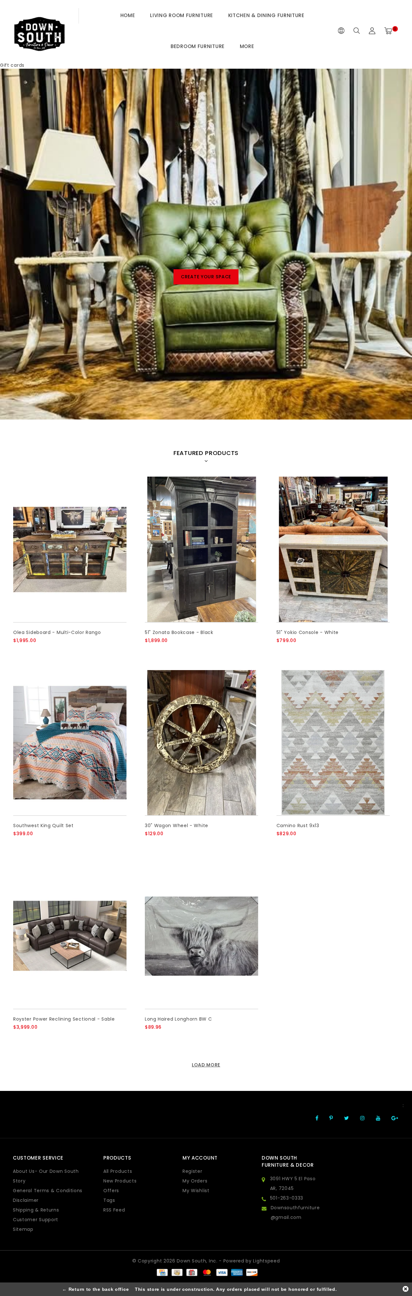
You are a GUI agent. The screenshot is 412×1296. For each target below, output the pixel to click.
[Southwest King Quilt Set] (69, 743)
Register (192, 1171)
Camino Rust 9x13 (297, 825)
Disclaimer (26, 1200)
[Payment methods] (161, 1272)
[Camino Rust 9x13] (333, 743)
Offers (111, 1190)
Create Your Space (206, 276)
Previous (21, 275)
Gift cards (12, 65)
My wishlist (196, 1190)
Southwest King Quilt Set (43, 825)
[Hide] (405, 1288)
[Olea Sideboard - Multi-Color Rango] (69, 549)
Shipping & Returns (36, 1210)
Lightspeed (266, 1261)
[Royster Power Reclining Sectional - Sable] (69, 936)
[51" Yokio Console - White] (333, 549)
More (247, 46)
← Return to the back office (95, 1289)
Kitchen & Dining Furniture (266, 15)
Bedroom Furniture (198, 46)
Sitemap (23, 1229)
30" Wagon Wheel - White (176, 825)
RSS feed (114, 1210)
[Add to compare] (49, 651)
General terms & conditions (47, 1190)
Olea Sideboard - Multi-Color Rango (57, 632)
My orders (195, 1181)
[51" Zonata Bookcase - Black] (201, 549)
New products (119, 1181)
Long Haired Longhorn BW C (178, 1019)
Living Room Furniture (181, 15)
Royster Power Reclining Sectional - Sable (64, 1019)
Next (390, 275)
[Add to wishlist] (33, 651)
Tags (109, 1200)
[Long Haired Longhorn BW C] (201, 936)
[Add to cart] (17, 651)
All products (117, 1171)
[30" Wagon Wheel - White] (201, 743)
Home (127, 15)
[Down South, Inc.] (39, 31)
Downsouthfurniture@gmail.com (295, 1212)
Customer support (35, 1219)
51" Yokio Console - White (307, 632)
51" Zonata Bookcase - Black (179, 632)
